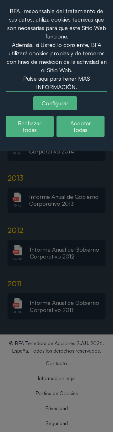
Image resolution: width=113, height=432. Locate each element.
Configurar (55, 103)
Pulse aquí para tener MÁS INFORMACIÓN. (56, 82)
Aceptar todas (80, 126)
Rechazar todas (29, 126)
